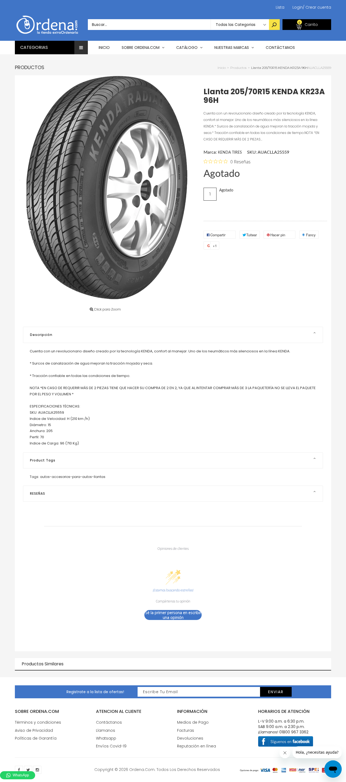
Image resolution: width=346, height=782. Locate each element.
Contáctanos (109, 722)
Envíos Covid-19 (111, 746)
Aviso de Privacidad (34, 730)
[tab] (173, 335)
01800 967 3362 (293, 732)
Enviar (276, 692)
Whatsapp (106, 738)
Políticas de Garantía (35, 738)
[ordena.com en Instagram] (37, 770)
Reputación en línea (196, 746)
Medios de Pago (193, 722)
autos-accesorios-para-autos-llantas (72, 476)
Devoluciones (190, 738)
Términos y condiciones (38, 722)
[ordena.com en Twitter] (28, 770)
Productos (29, 67)
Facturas (185, 730)
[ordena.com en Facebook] (19, 770)
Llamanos (105, 730)
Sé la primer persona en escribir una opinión (173, 615)
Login (297, 7)
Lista (280, 7)
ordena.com (142, 769)
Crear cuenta (317, 7)
